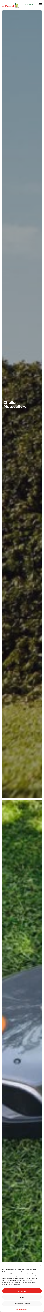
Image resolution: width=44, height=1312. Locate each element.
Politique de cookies (21, 1309)
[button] (40, 1265)
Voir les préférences (22, 1304)
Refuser (22, 1297)
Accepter (22, 1291)
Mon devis (29, 5)
